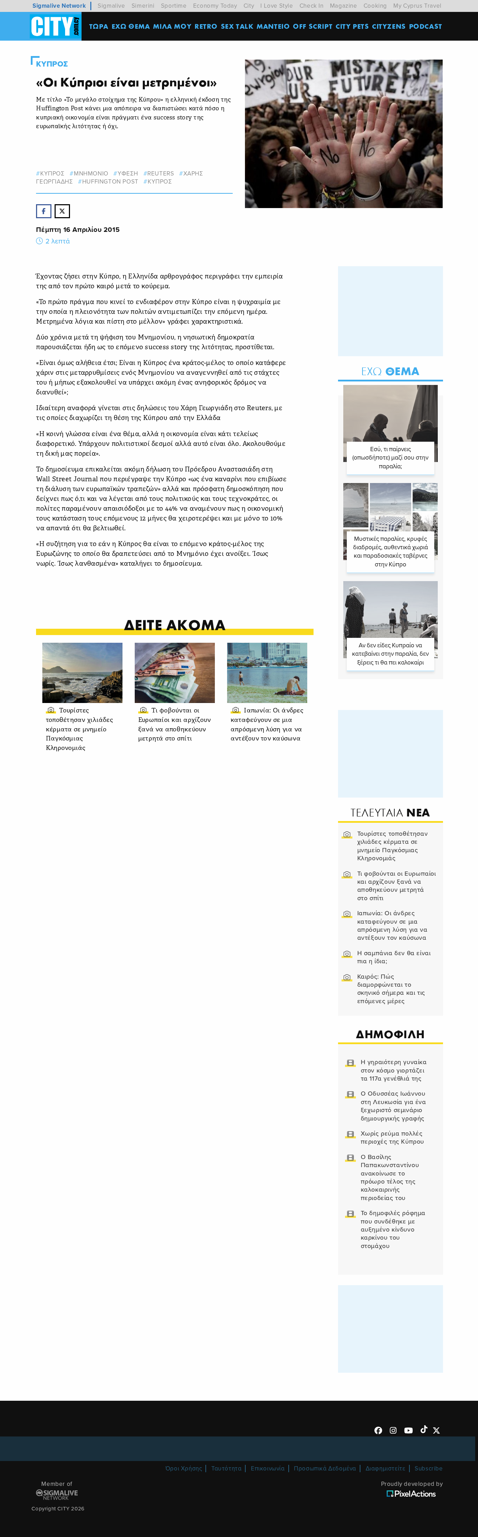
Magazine (343, 5)
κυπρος (52, 173)
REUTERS (160, 173)
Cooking (375, 5)
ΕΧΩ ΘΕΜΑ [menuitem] (131, 26)
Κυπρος (52, 64)
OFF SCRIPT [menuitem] (312, 26)
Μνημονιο (91, 173)
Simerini (143, 5)
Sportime (174, 5)
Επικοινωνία (268, 1468)
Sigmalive (111, 5)
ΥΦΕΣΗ (128, 173)
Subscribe (429, 1468)
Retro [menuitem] (206, 26)
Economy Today (215, 5)
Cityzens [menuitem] (389, 26)
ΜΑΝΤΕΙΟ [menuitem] (273, 26)
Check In (312, 5)
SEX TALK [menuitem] (237, 26)
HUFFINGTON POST (110, 181)
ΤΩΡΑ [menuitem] (98, 26)
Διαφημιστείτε (386, 1468)
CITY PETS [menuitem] (352, 26)
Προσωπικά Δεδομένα (325, 1468)
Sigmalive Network (59, 5)
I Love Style (276, 5)
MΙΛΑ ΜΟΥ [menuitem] (172, 26)
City (249, 5)
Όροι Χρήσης (184, 1468)
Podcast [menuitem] (425, 26)
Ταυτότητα (226, 1468)
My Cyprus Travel (417, 5)
